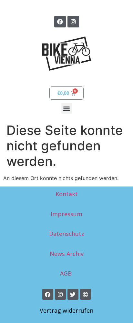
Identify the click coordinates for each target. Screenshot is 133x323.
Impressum (66, 214)
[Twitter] (72, 294)
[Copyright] (85, 294)
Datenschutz (66, 233)
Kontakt (67, 194)
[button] (66, 108)
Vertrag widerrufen (66, 310)
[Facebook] (60, 21)
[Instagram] (73, 21)
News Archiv (67, 253)
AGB (66, 273)
